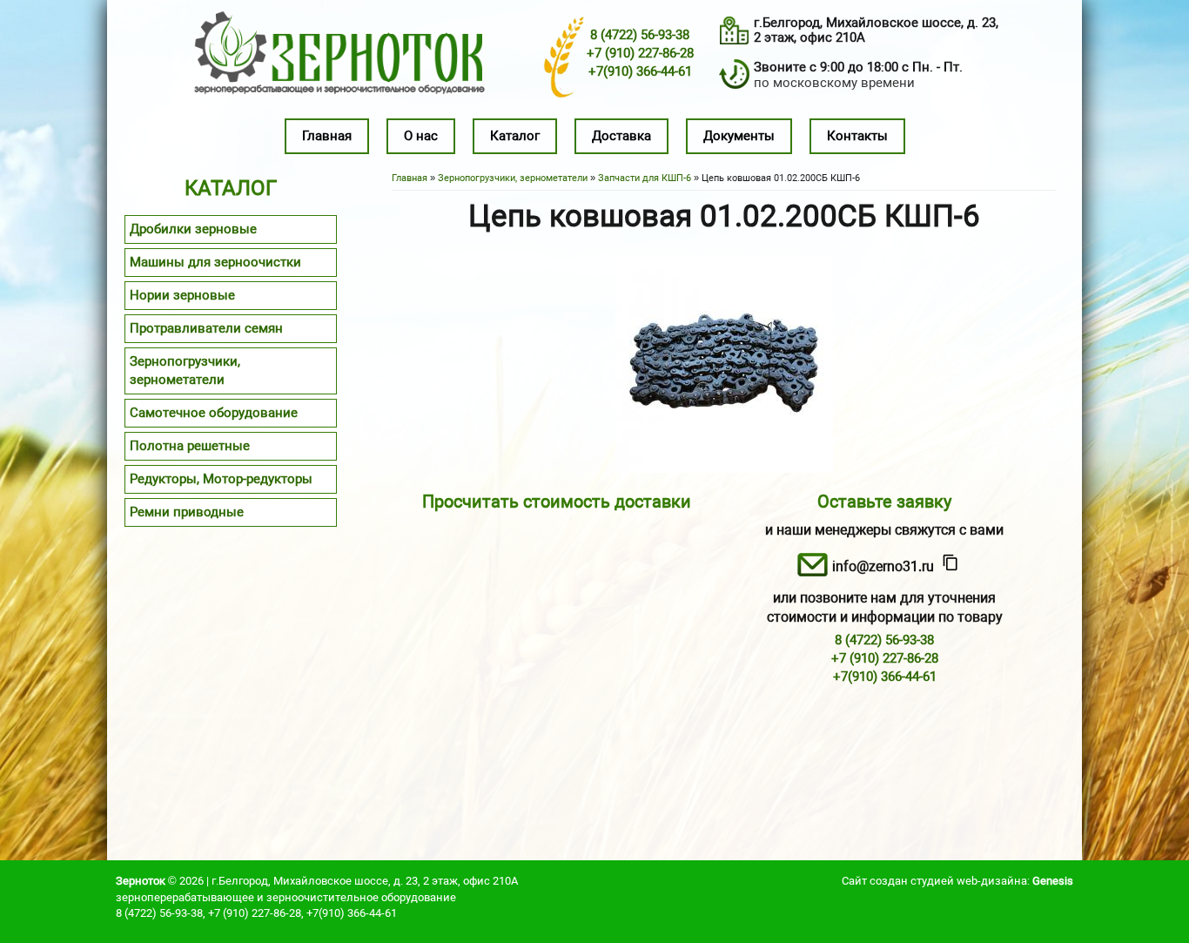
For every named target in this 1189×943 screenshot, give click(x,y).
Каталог (515, 136)
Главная (327, 136)
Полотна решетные (190, 446)
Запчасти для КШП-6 (644, 178)
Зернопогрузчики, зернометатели (513, 178)
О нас (421, 136)
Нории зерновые (182, 295)
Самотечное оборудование (214, 413)
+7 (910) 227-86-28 (640, 53)
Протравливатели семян (206, 328)
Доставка (621, 136)
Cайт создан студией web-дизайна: (957, 880)
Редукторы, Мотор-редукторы (221, 479)
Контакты (857, 136)
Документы (739, 136)
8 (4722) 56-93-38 (639, 35)
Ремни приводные (187, 512)
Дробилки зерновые (193, 229)
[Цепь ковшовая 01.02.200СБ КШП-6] (724, 468)
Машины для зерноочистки (215, 262)
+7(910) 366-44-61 (640, 71)
